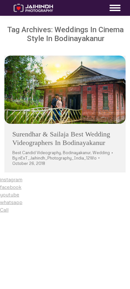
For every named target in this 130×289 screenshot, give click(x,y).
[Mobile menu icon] (113, 8)
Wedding (101, 152)
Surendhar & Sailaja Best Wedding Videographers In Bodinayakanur (61, 138)
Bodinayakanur (77, 152)
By (54, 157)
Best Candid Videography (36, 152)
